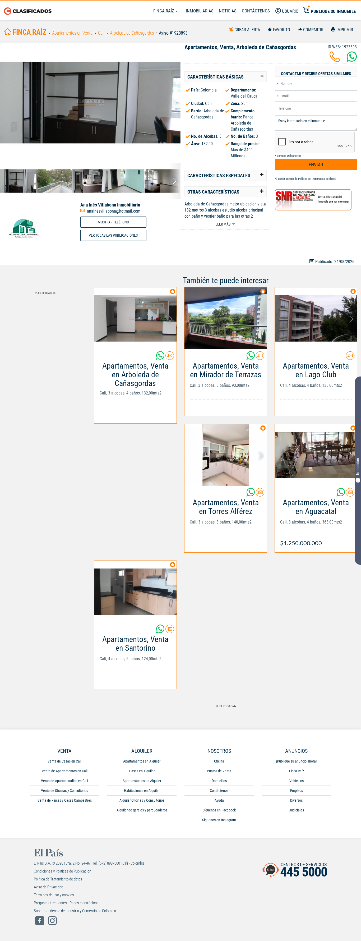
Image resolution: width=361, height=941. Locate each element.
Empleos (296, 790)
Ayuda (219, 800)
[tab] (225, 76)
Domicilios (219, 781)
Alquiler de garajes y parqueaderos (142, 810)
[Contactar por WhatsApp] (352, 60)
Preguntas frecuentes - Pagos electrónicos (66, 903)
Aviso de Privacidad (48, 887)
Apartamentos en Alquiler (141, 761)
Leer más (222, 224)
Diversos (296, 800)
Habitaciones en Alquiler (142, 790)
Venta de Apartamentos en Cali (64, 771)
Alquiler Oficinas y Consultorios (141, 800)
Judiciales (296, 810)
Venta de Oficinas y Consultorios (64, 790)
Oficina (219, 761)
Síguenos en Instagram (219, 820)
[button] (225, 77)
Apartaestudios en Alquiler (142, 781)
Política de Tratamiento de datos (317, 179)
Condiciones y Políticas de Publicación (62, 871)
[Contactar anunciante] (169, 357)
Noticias (228, 10)
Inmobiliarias (200, 10)
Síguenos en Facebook (219, 810)
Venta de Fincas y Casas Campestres (65, 800)
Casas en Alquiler (142, 771)
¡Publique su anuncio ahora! (296, 761)
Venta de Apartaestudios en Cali (64, 781)
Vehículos (296, 781)
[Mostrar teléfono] (335, 60)
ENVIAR (316, 164)
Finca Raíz (164, 10)
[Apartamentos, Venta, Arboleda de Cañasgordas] (90, 103)
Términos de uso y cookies (54, 895)
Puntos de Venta (219, 771)
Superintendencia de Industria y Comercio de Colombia (75, 910)
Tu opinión (357, 466)
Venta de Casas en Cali (64, 761)
